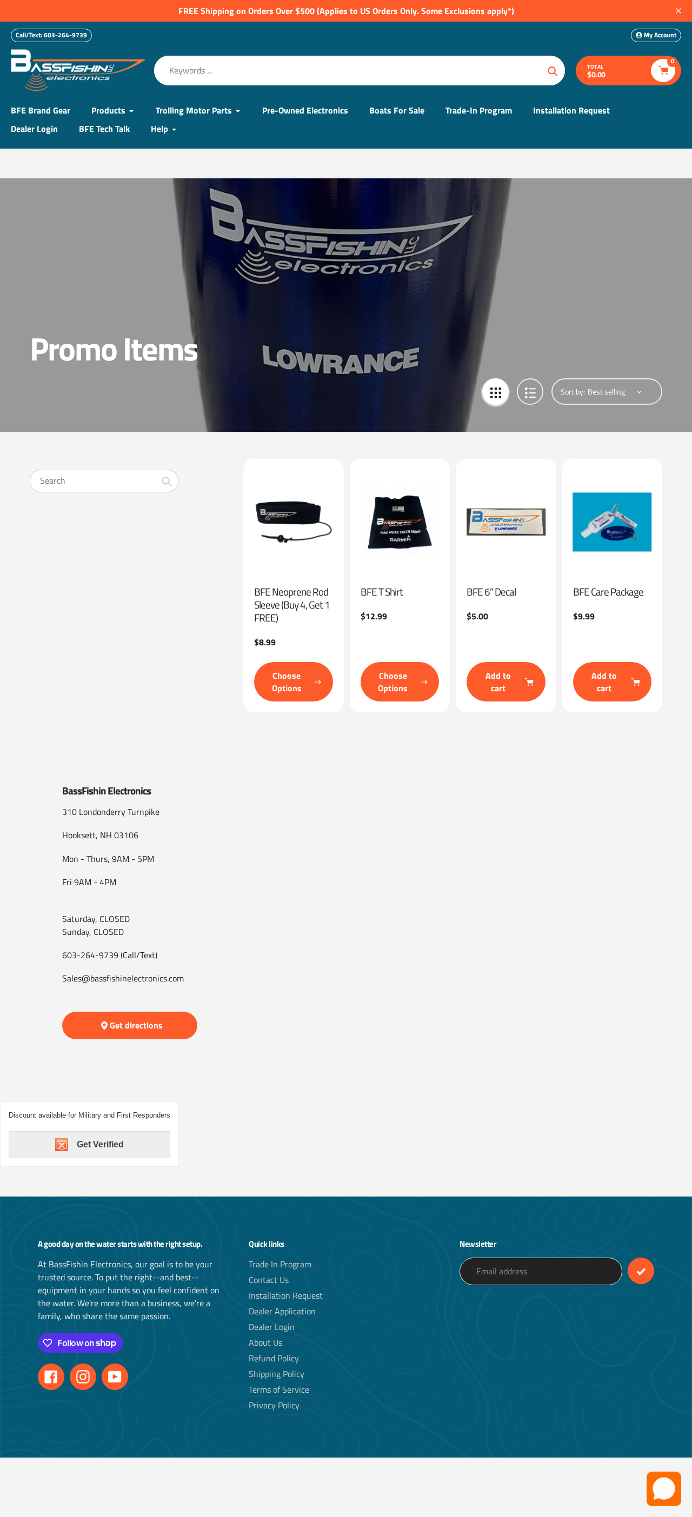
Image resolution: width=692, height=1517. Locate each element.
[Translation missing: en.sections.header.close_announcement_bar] (678, 10)
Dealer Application (282, 1311)
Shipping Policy (276, 1373)
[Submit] (641, 1271)
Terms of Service (279, 1389)
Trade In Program (280, 1264)
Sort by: (573, 391)
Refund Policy (274, 1358)
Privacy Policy (274, 1405)
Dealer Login (272, 1326)
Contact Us (269, 1279)
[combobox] (104, 481)
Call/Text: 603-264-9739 (51, 35)
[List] (530, 391)
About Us (265, 1342)
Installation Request (286, 1295)
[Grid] (495, 391)
